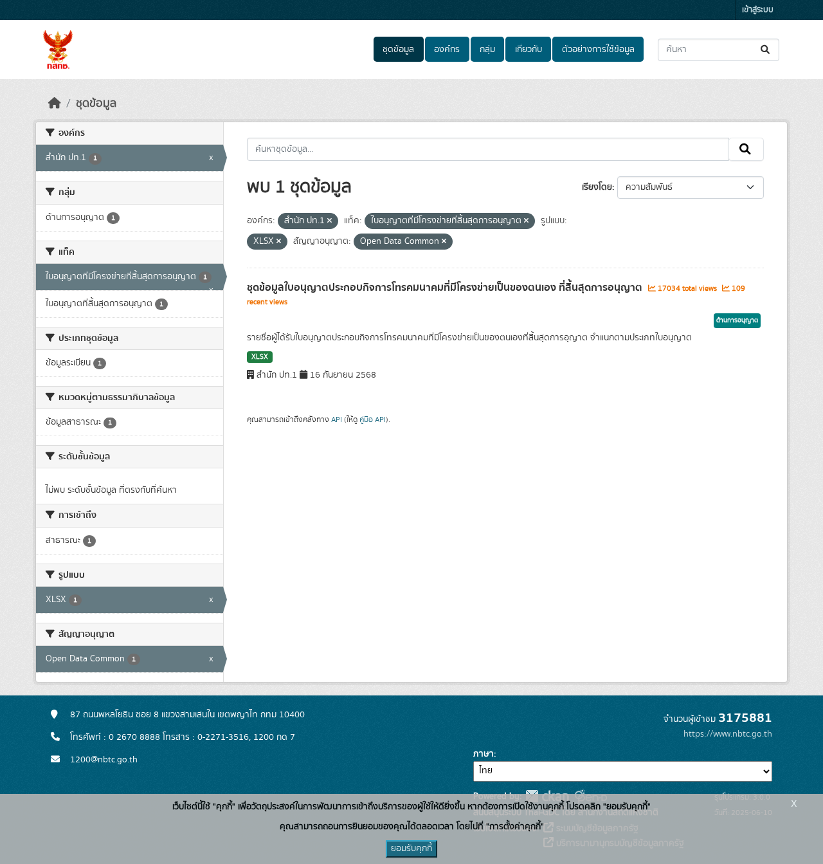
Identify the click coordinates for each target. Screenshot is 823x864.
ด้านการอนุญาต (737, 320)
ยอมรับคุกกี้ (411, 848)
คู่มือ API (372, 419)
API (336, 419)
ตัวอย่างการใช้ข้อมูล (598, 49)
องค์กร (447, 49)
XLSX (259, 357)
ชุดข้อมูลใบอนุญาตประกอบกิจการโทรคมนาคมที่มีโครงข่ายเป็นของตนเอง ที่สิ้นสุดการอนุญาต (446, 287)
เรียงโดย (597, 187)
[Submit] (766, 50)
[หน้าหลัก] (54, 103)
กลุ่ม (487, 49)
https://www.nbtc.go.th (727, 734)
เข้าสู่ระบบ (757, 10)
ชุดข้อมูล (398, 49)
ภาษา (483, 754)
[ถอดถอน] (329, 221)
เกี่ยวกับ (528, 49)
